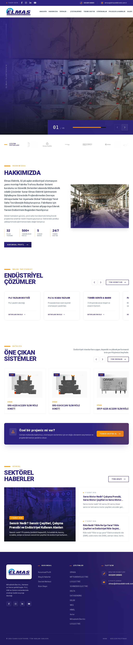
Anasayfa (43, 11)
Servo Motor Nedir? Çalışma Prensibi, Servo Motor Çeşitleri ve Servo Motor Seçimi (102, 499)
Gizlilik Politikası (118, 639)
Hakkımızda (53, 11)
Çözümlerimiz (76, 11)
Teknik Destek (89, 11)
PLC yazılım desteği (19, 298)
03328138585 (89, 3)
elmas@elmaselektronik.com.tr (116, 3)
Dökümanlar (102, 11)
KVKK (105, 639)
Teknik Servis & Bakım (99, 298)
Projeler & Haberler (117, 11)
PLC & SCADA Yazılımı (59, 298)
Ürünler (63, 11)
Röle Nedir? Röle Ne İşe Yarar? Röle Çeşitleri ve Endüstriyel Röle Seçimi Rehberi (101, 528)
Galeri (129, 11)
